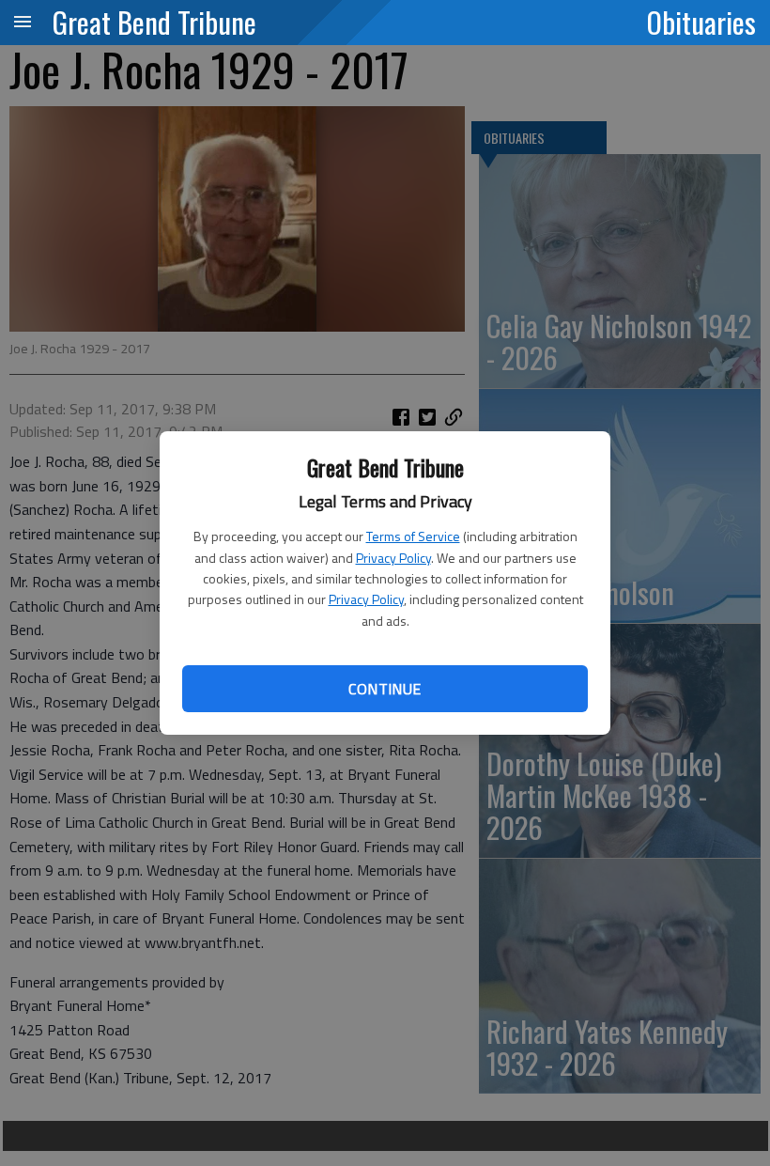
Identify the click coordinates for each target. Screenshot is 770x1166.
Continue (384, 688)
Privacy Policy (393, 557)
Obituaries (701, 21)
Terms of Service (413, 536)
